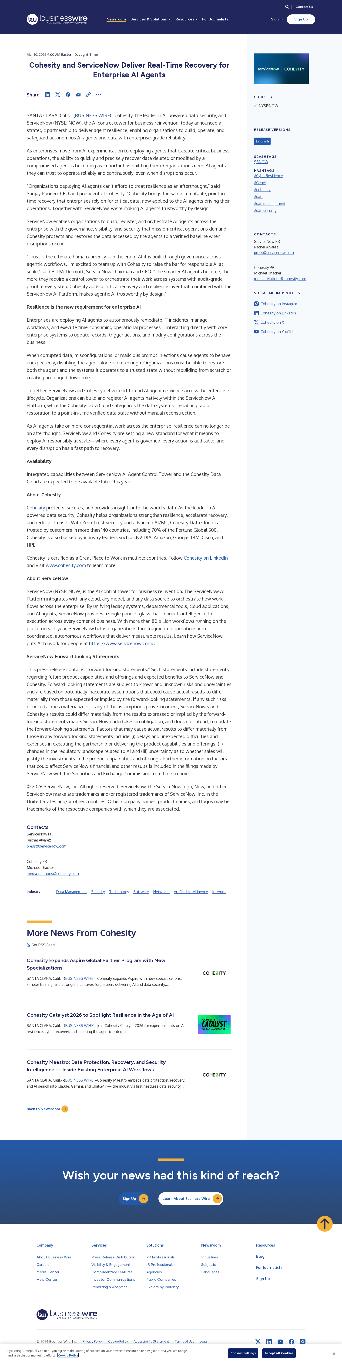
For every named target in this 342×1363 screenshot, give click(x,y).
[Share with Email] (78, 94)
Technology (119, 891)
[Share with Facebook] (68, 94)
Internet (219, 891)
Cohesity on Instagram (279, 303)
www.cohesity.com (66, 565)
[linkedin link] (269, 1341)
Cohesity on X (272, 322)
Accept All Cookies (279, 1353)
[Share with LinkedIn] (47, 94)
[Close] (334, 1353)
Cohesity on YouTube (279, 331)
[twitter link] (258, 1341)
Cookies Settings (243, 1353)
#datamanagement (269, 203)
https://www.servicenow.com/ (121, 643)
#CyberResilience (268, 175)
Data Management (71, 891)
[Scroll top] (325, 1224)
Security (98, 891)
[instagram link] (302, 1341)
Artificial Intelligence (191, 891)
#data (258, 196)
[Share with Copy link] (88, 94)
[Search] (287, 7)
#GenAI (260, 182)
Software (141, 891)
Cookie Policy (68, 1355)
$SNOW (261, 161)
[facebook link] (291, 1341)
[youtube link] (280, 1342)
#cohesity (262, 189)
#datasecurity (265, 210)
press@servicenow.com (47, 846)
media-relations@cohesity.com (53, 873)
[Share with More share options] (98, 94)
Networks (161, 891)
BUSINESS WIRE (92, 115)
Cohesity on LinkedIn (206, 558)
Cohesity (36, 508)
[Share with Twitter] (57, 94)
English (262, 141)
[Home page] (57, 19)
